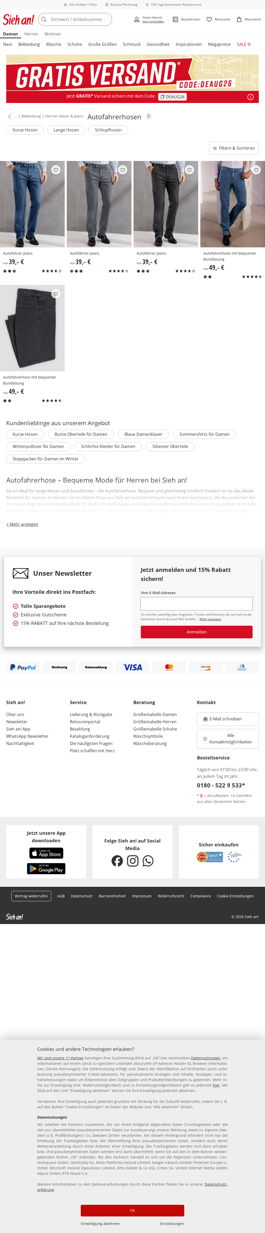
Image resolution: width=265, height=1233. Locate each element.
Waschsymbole (148, 736)
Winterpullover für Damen (38, 446)
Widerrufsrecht (171, 896)
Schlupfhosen (108, 130)
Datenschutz (82, 896)
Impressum (142, 896)
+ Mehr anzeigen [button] (22, 524)
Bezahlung (80, 729)
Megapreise (219, 44)
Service (78, 702)
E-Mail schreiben (222, 720)
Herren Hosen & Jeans (64, 116)
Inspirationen (189, 44)
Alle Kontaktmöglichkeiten (230, 739)
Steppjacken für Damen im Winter (46, 459)
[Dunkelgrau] (14, 271)
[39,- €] (32, 204)
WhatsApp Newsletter (27, 736)
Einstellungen (172, 1223)
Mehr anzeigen (210, 619)
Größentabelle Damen (155, 714)
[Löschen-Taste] (107, 19)
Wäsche (53, 44)
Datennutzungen (205, 1057)
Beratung (144, 702)
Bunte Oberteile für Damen (81, 434)
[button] (8, 116)
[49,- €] (232, 204)
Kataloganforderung (89, 736)
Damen (10, 34)
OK (132, 1210)
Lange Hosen (66, 130)
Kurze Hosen (25, 130)
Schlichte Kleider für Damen (108, 446)
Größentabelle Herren (154, 722)
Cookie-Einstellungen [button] (235, 896)
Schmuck (132, 44)
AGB (61, 896)
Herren (31, 34)
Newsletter (16, 722)
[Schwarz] (9, 271)
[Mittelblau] (5, 271)
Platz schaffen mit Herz (92, 751)
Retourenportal (85, 722)
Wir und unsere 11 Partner (60, 1057)
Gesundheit (158, 44)
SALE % (244, 44)
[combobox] (84, 19)
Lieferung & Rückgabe (91, 714)
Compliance (200, 896)
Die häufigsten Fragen (91, 743)
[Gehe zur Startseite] (18, 19)
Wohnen (53, 34)
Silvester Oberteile (170, 446)
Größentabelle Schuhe (155, 729)
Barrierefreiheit (112, 896)
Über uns (15, 714)
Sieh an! (15, 702)
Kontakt (206, 702)
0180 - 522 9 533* (221, 785)
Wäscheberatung (150, 743)
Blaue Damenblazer (143, 434)
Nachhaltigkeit (20, 743)
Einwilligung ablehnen (100, 1223)
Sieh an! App (18, 729)
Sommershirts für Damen (205, 434)
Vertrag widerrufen (31, 896)
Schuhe (75, 44)
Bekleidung (29, 44)
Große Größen (102, 44)
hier (216, 1085)
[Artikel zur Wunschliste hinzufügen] (56, 169)
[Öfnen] (250, 97)
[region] (132, 1136)
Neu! (7, 44)
